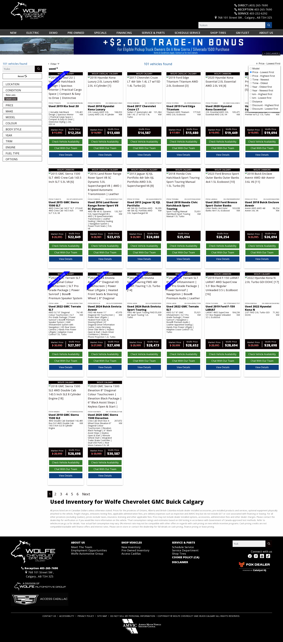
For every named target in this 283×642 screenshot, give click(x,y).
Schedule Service (183, 547)
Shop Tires (179, 553)
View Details (65, 154)
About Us (78, 542)
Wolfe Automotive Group (87, 553)
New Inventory (130, 547)
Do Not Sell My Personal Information (133, 615)
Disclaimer (180, 562)
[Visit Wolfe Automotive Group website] (39, 585)
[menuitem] (23, 95)
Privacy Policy (86, 615)
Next (86, 494)
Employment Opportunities (89, 550)
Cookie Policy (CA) (185, 557)
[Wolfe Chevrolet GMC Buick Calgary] (28, 11)
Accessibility (67, 615)
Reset (21, 76)
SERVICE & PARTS (183, 542)
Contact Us (49, 615)
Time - (260, 79)
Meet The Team (81, 547)
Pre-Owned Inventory (135, 550)
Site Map (102, 615)
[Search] (268, 25)
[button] (13, 33)
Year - (262, 86)
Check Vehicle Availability (65, 141)
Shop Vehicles (131, 542)
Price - (263, 72)
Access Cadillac (131, 553)
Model (256, 68)
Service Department (185, 550)
